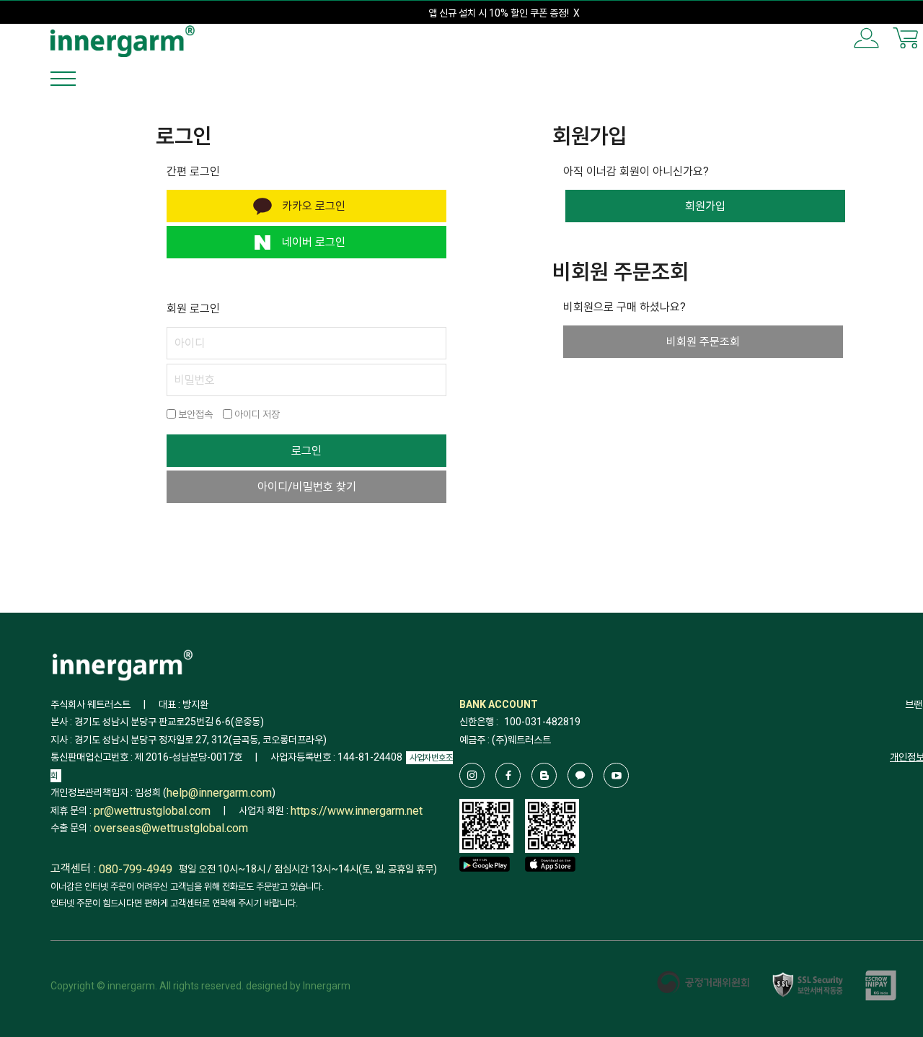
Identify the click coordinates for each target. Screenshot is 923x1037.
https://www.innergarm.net (357, 811)
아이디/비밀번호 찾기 (306, 487)
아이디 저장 (256, 414)
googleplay (484, 885)
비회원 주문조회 (703, 342)
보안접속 (194, 414)
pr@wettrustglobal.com (152, 811)
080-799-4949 (135, 869)
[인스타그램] (472, 775)
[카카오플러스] (580, 775)
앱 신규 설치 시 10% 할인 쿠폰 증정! (498, 12)
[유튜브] (616, 775)
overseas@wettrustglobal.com (171, 829)
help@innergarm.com (219, 793)
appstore (550, 885)
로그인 (306, 451)
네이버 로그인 (313, 242)
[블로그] (544, 775)
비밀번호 (195, 380)
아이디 (190, 343)
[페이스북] (508, 775)
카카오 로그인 (313, 206)
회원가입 (705, 206)
